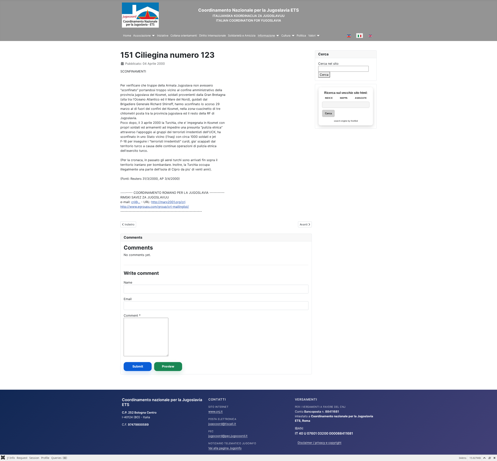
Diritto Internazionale (212, 35)
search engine (340, 121)
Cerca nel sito (328, 63)
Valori (311, 35)
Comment (132, 315)
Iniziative (162, 35)
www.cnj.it (215, 411)
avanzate (361, 98)
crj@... (135, 202)
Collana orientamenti (183, 35)
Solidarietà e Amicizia (241, 35)
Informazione (266, 35)
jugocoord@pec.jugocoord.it (228, 436)
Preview (168, 366)
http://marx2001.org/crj (168, 202)
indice (329, 98)
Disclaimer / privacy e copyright (319, 442)
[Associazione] (153, 35)
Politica (301, 35)
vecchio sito (350, 92)
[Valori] (317, 35)
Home (127, 35)
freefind (354, 121)
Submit (137, 366)
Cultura (285, 35)
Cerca (324, 75)
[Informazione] (277, 35)
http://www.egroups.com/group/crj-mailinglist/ (154, 207)
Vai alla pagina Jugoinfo (225, 448)
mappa (344, 98)
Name (128, 282)
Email (128, 299)
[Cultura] (292, 35)
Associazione (142, 35)
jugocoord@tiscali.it (222, 424)
